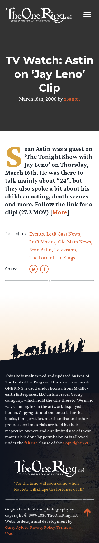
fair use (31, 442)
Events (36, 234)
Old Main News (74, 242)
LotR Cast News (63, 234)
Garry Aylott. (17, 527)
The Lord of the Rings (52, 257)
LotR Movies (42, 242)
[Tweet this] (33, 269)
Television (65, 249)
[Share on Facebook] (44, 269)
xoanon (72, 99)
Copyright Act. (76, 442)
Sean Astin (40, 249)
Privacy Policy (42, 527)
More (59, 212)
